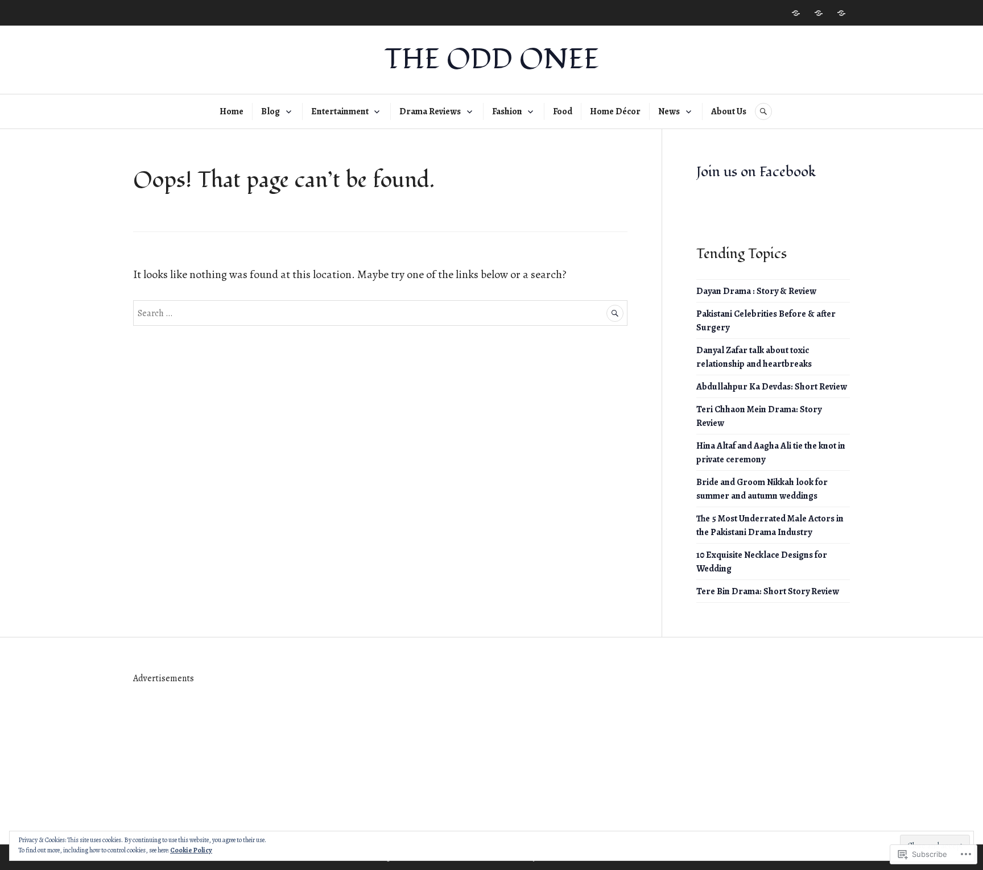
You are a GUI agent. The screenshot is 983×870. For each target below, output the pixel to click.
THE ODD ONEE (492, 59)
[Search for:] (380, 312)
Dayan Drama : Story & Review (756, 291)
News (669, 111)
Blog (270, 111)
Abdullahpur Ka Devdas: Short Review (771, 386)
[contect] (795, 13)
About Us (728, 111)
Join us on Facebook (756, 171)
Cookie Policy (191, 850)
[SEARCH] (763, 111)
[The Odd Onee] (818, 13)
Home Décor (615, 111)
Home (231, 111)
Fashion (507, 111)
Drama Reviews (430, 111)
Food (562, 111)
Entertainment (340, 111)
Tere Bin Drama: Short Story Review (767, 591)
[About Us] (841, 13)
